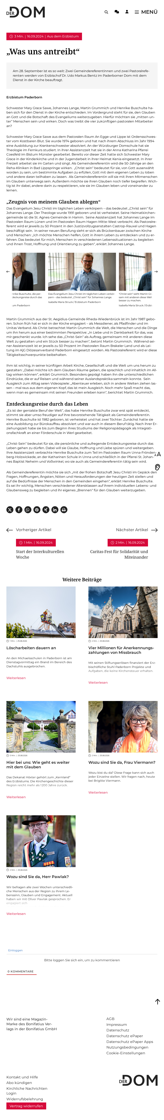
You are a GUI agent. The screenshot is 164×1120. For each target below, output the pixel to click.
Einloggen (15, 950)
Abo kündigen (19, 1083)
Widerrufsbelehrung (24, 1099)
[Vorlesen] (157, 467)
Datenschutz (117, 1030)
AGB (110, 1019)
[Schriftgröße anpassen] (157, 454)
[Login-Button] (127, 12)
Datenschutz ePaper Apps (129, 1042)
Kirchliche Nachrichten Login (26, 1091)
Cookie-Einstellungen (125, 1053)
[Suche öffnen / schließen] (106, 12)
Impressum (116, 1024)
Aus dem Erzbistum (63, 36)
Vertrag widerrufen (26, 1106)
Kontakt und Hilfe (22, 1077)
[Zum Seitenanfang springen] (157, 1001)
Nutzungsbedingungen (127, 1047)
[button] (8, 271)
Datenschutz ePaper (124, 1036)
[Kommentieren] (116, 12)
